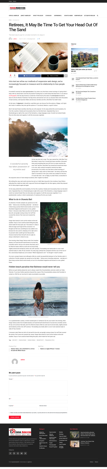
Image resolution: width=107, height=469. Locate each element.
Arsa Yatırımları (43, 435)
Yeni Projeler (62, 444)
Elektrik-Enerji (43, 446)
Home (10, 20)
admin (15, 38)
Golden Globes (31, 340)
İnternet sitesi (43, 405)
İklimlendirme (53, 440)
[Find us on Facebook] (10, 453)
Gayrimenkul (58, 15)
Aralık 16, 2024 (22, 38)
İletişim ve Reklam (89, 15)
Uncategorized (16, 20)
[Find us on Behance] (21, 453)
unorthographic (13, 95)
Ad (10, 398)
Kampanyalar (78, 15)
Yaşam (61, 442)
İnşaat (50, 442)
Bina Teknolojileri (42, 438)
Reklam (10, 1)
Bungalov (41, 440)
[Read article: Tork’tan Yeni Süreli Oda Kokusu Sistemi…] (74, 444)
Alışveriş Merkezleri (42, 433)
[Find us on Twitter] (14, 453)
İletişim (14, 1)
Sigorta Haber (68, 15)
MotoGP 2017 (40, 340)
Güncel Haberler (14, 15)
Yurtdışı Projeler (61, 447)
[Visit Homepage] (17, 8)
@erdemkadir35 (15, 462)
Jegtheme (29, 462)
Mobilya (61, 434)
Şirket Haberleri (26, 15)
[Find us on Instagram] (17, 453)
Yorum (11, 379)
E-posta (11, 405)
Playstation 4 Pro (49, 340)
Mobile (61, 432)
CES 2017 (14, 340)
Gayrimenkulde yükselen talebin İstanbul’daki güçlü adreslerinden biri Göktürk (88, 434)
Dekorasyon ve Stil (43, 443)
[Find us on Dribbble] (25, 453)
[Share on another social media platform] (66, 75)
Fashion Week (22, 340)
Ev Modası (48, 15)
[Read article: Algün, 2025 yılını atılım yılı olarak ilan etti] (84, 57)
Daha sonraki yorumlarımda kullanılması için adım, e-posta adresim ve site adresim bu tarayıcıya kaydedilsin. (38, 412)
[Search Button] (97, 16)
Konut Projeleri (38, 15)
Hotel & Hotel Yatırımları (52, 438)
